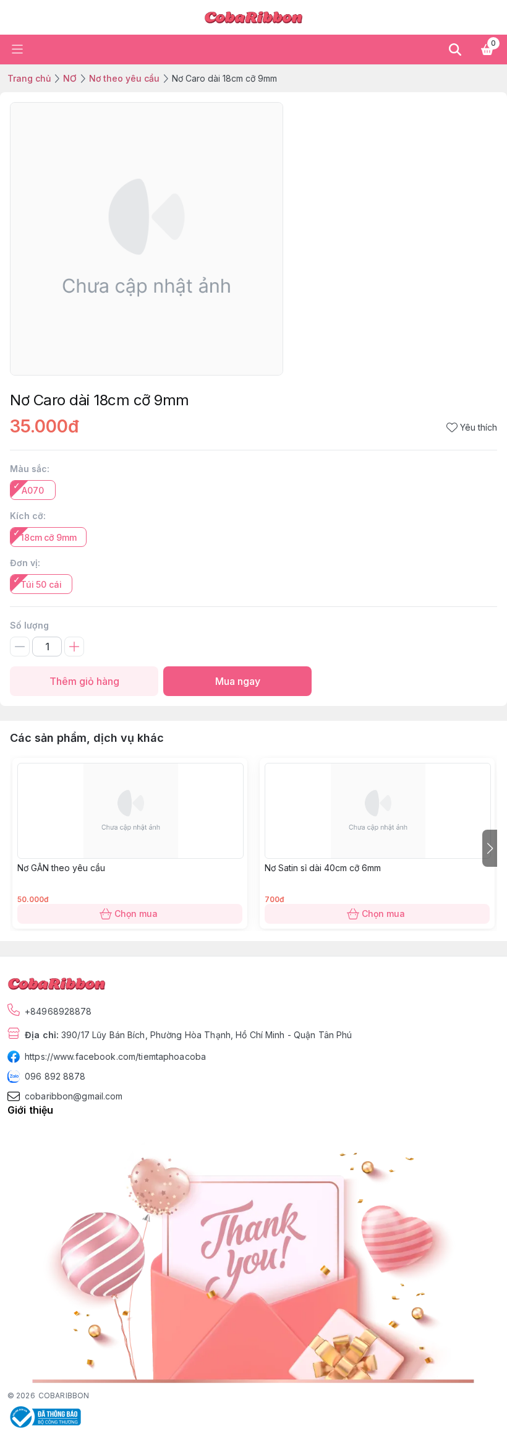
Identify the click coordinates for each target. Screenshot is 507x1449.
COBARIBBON (63, 1395)
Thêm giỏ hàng (84, 681)
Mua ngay (237, 681)
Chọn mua (136, 913)
